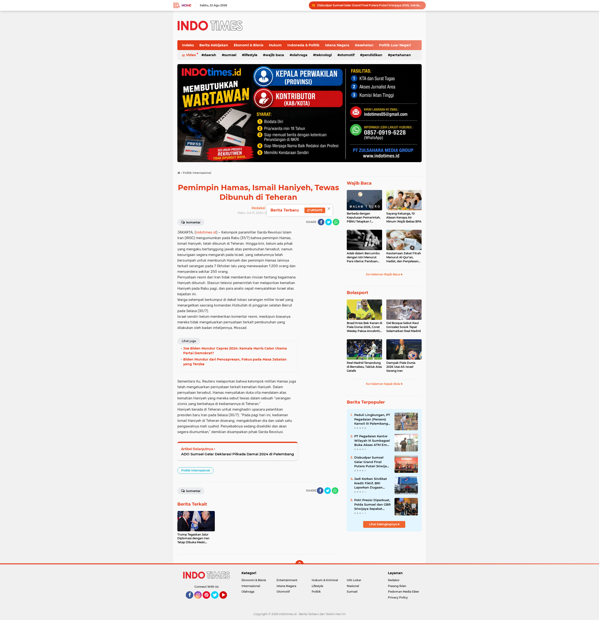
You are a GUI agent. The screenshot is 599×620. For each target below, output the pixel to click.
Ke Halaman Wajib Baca (383, 274)
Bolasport (357, 292)
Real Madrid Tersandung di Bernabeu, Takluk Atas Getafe (364, 366)
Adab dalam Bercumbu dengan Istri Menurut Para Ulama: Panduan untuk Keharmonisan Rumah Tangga (363, 257)
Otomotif (347, 55)
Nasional (353, 586)
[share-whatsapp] (336, 222)
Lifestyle (250, 55)
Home (186, 5)
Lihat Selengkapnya (383, 524)
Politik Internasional (195, 470)
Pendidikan (372, 55)
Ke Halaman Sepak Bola (383, 384)
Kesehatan (364, 45)
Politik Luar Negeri (395, 45)
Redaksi (393, 580)
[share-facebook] (321, 222)
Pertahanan (400, 55)
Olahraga (299, 55)
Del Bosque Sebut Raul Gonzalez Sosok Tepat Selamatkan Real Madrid (403, 327)
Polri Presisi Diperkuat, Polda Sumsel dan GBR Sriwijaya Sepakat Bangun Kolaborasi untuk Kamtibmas (372, 504)
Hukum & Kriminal (325, 580)
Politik (316, 591)
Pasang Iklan (397, 586)
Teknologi (323, 55)
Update (316, 210)
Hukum (275, 45)
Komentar (193, 222)
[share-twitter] (328, 222)
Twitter (217, 601)
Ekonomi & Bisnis (248, 45)
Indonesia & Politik (303, 45)
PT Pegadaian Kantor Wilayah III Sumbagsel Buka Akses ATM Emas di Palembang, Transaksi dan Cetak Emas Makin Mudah (372, 440)
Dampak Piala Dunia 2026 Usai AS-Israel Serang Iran (400, 366)
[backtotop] (299, 564)
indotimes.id (206, 232)
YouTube (226, 601)
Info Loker (354, 580)
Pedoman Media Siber (403, 591)
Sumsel (230, 55)
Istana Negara (337, 45)
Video (191, 55)
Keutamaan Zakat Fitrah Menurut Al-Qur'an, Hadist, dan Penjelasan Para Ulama (403, 257)
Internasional (250, 586)
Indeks (188, 45)
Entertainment (287, 580)
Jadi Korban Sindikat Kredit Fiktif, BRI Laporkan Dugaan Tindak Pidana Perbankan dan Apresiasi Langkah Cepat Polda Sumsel (370, 483)
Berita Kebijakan (213, 45)
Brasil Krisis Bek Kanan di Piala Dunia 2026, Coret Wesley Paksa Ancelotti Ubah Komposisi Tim (364, 327)
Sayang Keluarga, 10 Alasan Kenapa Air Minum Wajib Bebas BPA (403, 217)
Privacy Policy (398, 597)
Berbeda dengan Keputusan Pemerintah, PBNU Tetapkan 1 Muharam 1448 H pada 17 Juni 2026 (363, 217)
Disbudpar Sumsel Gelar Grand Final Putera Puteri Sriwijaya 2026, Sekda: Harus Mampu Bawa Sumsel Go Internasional (372, 462)
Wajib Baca (274, 55)
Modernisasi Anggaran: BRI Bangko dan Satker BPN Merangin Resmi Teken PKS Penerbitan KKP (369, 5)
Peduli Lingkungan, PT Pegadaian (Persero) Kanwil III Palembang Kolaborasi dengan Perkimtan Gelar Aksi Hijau (372, 419)
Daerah (210, 55)
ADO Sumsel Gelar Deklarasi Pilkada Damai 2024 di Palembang (237, 454)
